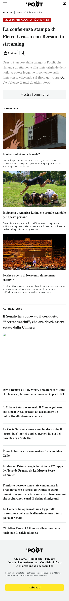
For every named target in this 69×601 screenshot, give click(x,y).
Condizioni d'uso (50, 562)
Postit (7, 12)
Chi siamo (20, 559)
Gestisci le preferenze (23, 562)
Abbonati (35, 587)
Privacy (50, 559)
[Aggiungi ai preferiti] (22, 53)
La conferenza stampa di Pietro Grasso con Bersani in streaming (33, 36)
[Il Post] (35, 4)
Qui (62, 77)
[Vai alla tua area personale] (64, 4)
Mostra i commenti (35, 94)
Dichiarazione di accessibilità (34, 566)
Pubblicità (36, 559)
